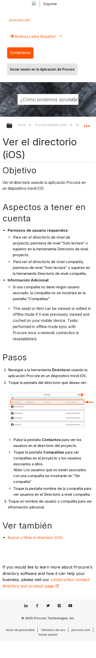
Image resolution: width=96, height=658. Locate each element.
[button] (74, 99)
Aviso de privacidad (20, 630)
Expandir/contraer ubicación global (87, 124)
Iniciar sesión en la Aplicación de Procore (42, 69)
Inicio (22, 125)
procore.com (19, 20)
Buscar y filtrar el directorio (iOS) (35, 537)
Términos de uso (53, 630)
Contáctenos (20, 53)
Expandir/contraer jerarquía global (12, 125)
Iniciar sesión (48, 634)
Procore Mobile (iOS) (51, 125)
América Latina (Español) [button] (35, 36)
